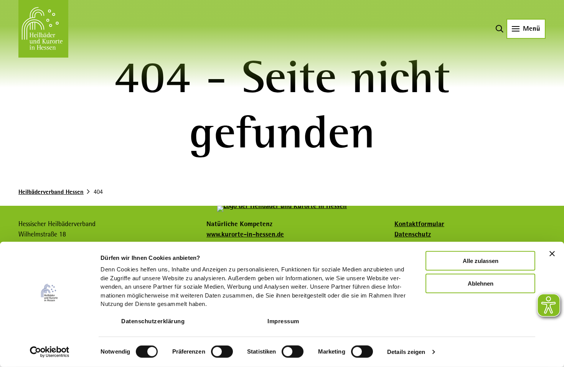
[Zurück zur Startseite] (43, 29)
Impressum (283, 321)
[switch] (222, 352)
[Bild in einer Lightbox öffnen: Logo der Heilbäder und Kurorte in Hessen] (282, 209)
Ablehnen (480, 283)
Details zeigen (406, 352)
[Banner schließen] (552, 253)
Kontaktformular (419, 223)
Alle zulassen (480, 261)
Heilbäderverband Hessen (51, 192)
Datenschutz (412, 234)
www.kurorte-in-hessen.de (245, 234)
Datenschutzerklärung (153, 321)
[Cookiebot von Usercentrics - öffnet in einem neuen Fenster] (49, 352)
